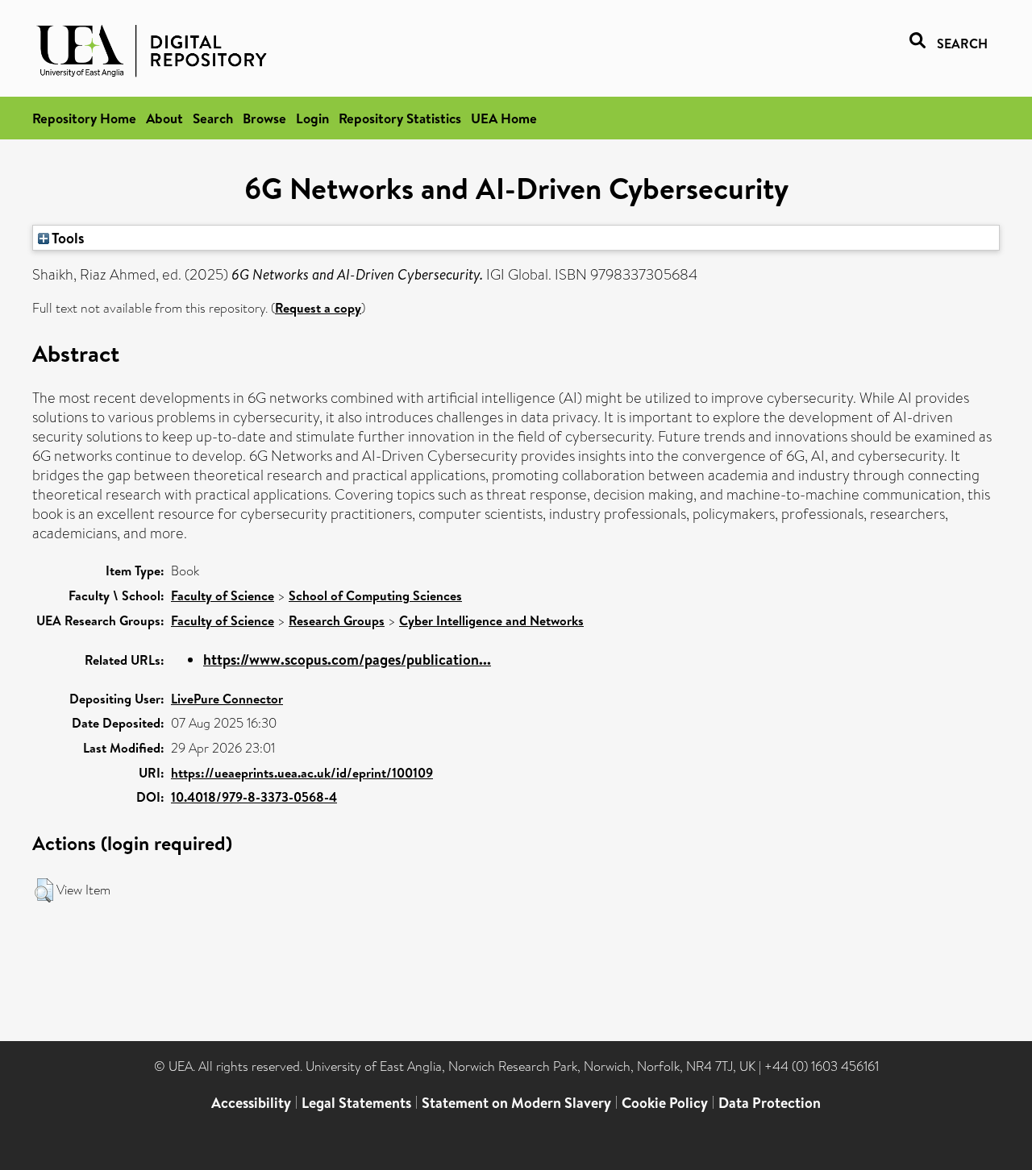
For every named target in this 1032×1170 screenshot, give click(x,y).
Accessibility (251, 1103)
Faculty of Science (222, 595)
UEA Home (504, 118)
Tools (67, 237)
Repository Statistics (400, 118)
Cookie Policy (665, 1103)
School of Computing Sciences (375, 595)
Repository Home (84, 118)
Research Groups (337, 620)
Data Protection (769, 1103)
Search (213, 118)
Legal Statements (356, 1103)
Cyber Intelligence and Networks (491, 620)
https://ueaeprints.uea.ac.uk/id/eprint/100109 (302, 773)
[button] (44, 890)
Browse (264, 118)
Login (312, 118)
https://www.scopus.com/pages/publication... (347, 659)
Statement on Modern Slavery (516, 1103)
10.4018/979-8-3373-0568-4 (254, 797)
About (164, 118)
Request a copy (318, 308)
